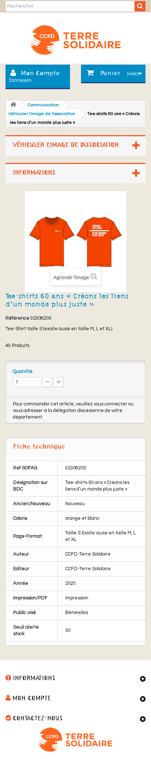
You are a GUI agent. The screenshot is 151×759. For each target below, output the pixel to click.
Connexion (20, 80)
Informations (34, 173)
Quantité (23, 371)
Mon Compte (40, 73)
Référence (17, 318)
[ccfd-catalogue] (75, 37)
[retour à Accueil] (13, 105)
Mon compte (31, 698)
